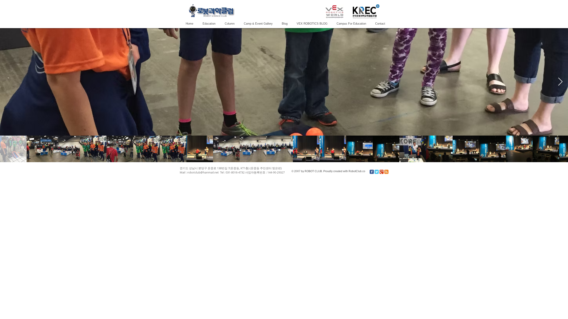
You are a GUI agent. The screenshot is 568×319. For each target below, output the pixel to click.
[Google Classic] (381, 172)
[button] (258, 23)
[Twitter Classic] (377, 172)
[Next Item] (560, 82)
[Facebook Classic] (372, 172)
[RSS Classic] (386, 172)
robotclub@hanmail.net (203, 172)
